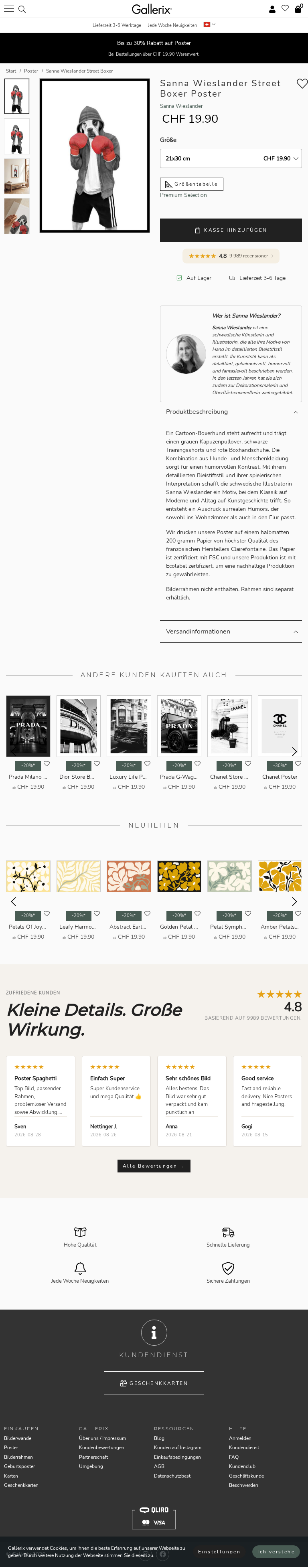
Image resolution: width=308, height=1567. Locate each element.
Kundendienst (244, 1447)
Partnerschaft (93, 1457)
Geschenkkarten (159, 1383)
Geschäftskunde (246, 1476)
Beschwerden (243, 1485)
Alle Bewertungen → (154, 1166)
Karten (11, 1476)
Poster (11, 1447)
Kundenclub (242, 1466)
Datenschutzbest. (173, 1476)
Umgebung (91, 1466)
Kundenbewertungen (101, 1447)
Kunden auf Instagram (177, 1447)
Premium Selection (183, 195)
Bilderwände (17, 1438)
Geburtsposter (19, 1466)
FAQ (234, 1457)
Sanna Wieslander (181, 106)
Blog (159, 1438)
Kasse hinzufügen (235, 230)
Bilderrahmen (18, 1457)
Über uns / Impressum (102, 1438)
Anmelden (240, 1438)
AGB (159, 1466)
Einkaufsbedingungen (177, 1457)
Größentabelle (195, 184)
